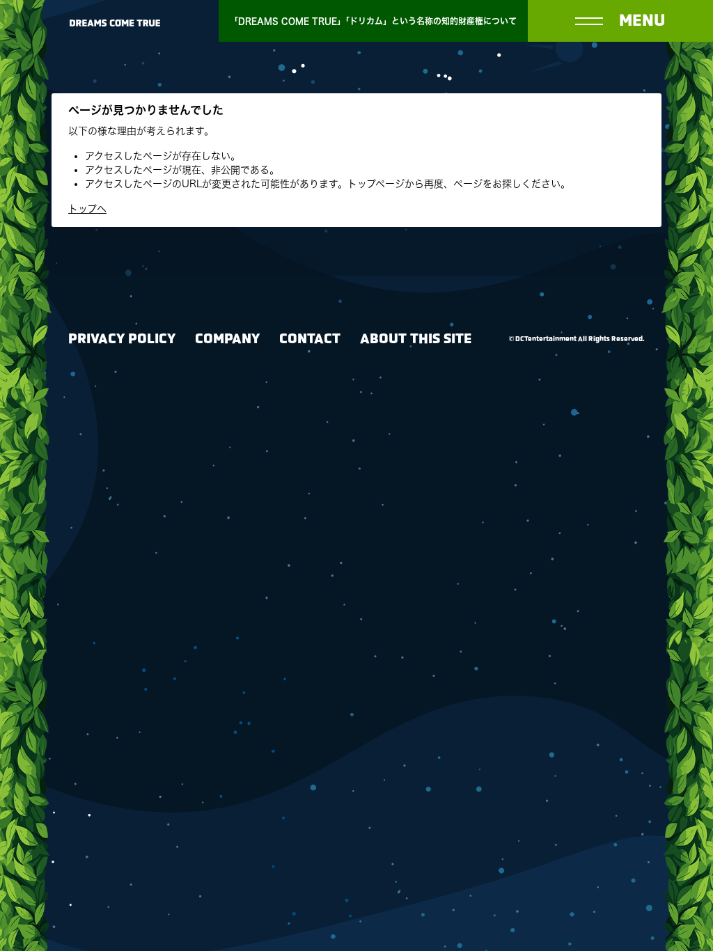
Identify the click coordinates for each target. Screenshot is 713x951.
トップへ (87, 209)
